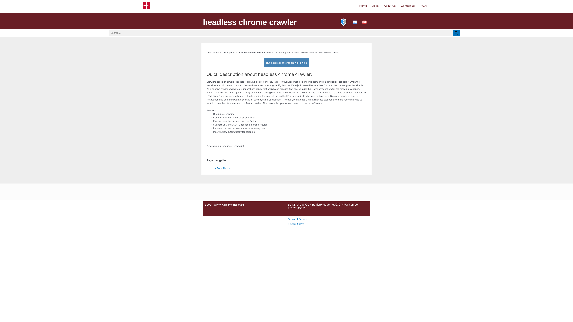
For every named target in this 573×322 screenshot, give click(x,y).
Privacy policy (296, 223)
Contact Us (408, 5)
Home (363, 5)
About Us (390, 5)
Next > (226, 168)
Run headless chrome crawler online (286, 62)
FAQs (424, 5)
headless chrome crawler (250, 22)
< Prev (218, 168)
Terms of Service (297, 219)
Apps (375, 5)
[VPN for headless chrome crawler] (343, 22)
